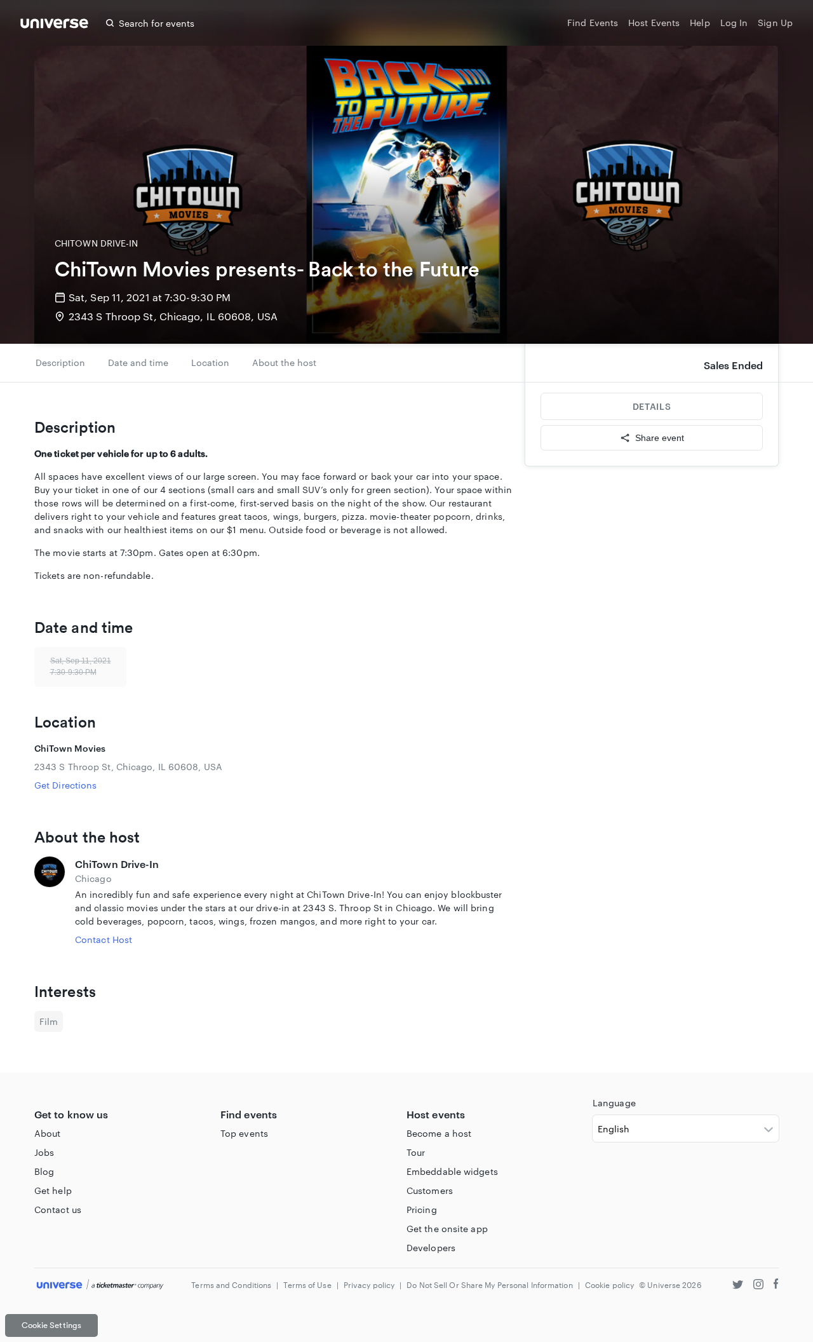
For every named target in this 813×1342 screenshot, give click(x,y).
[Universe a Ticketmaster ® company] (100, 1285)
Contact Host (103, 939)
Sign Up (775, 22)
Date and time (138, 362)
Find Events (592, 22)
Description (60, 362)
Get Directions (65, 785)
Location (210, 362)
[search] (110, 23)
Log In (734, 22)
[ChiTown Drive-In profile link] (49, 901)
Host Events (654, 22)
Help (699, 22)
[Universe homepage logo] (54, 25)
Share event (659, 438)
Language (614, 1102)
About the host (284, 362)
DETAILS (652, 406)
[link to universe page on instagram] (758, 1285)
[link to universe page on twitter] (737, 1285)
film (48, 1021)
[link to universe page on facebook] (776, 1285)
